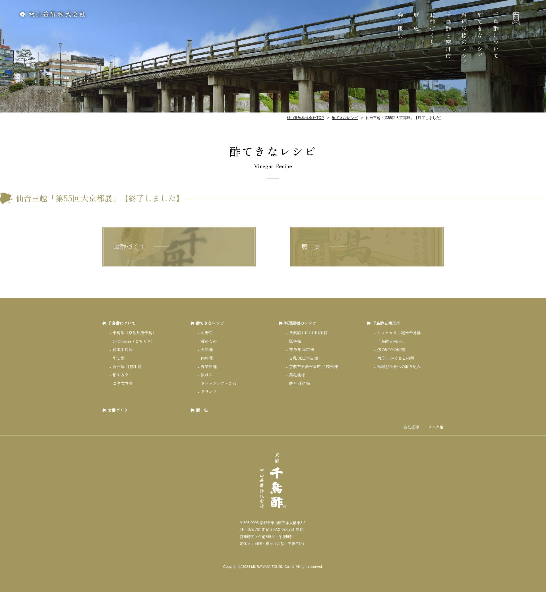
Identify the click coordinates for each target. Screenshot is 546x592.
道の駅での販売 (391, 349)
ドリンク (209, 391)
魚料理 (207, 349)
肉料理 (207, 358)
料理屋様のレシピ (464, 39)
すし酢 (119, 358)
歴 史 (416, 22)
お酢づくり (432, 29)
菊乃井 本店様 (301, 349)
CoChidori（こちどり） (134, 341)
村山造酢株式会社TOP (305, 118)
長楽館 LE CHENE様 (308, 332)
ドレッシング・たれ (219, 383)
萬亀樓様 (297, 375)
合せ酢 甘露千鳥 (127, 366)
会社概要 (400, 25)
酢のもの (209, 341)
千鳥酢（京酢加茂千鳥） (134, 332)
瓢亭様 (295, 341)
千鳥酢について (496, 36)
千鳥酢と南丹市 (448, 36)
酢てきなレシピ (480, 36)
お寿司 (207, 332)
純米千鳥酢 (123, 349)
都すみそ (121, 375)
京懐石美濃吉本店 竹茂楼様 (313, 366)
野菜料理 (209, 366)
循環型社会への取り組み (399, 366)
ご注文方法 (123, 383)
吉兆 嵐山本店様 (303, 358)
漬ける (207, 375)
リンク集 (436, 427)
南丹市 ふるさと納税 (395, 358)
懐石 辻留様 (299, 383)
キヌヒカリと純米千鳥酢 (399, 332)
